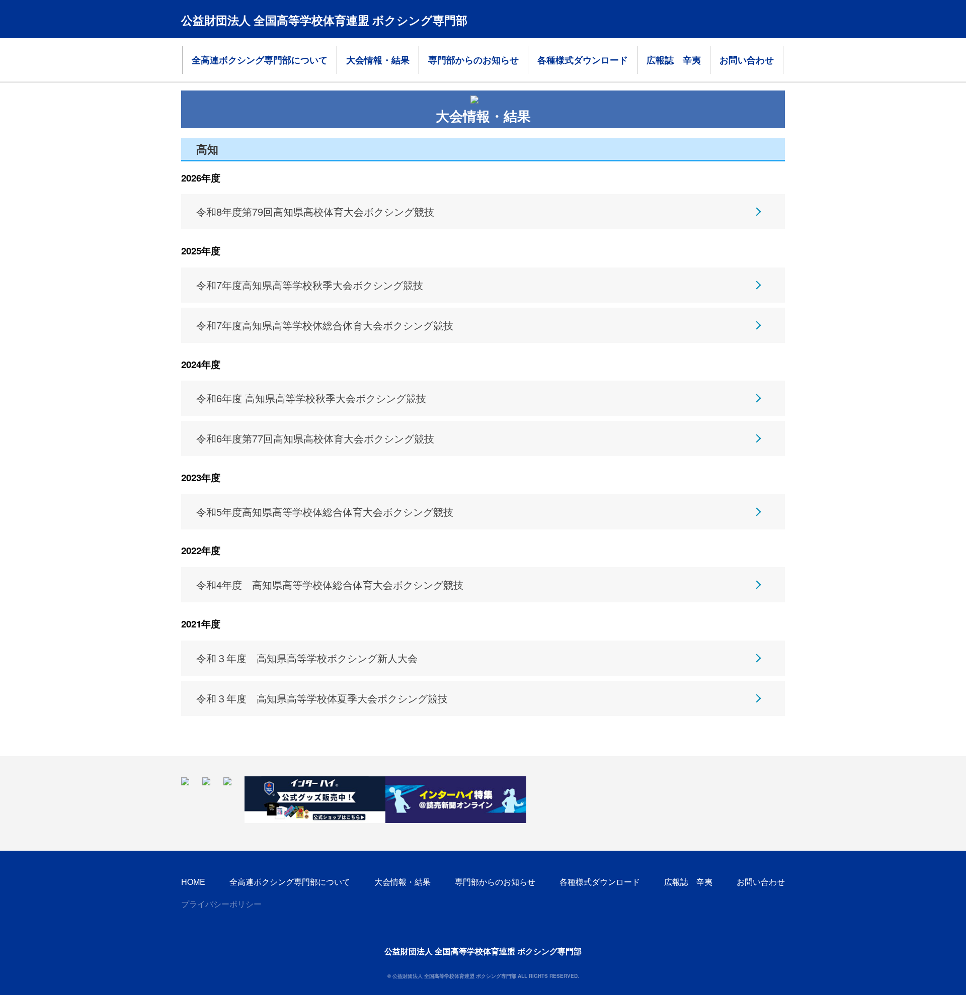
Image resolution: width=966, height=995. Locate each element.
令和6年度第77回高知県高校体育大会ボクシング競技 (315, 438)
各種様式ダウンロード (582, 59)
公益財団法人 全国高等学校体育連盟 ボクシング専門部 (324, 20)
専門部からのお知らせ (473, 59)
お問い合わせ (746, 59)
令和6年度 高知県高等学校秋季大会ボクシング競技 (311, 398)
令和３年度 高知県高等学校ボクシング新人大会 (307, 658)
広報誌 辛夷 (674, 59)
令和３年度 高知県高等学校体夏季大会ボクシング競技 (322, 698)
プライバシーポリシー (221, 904)
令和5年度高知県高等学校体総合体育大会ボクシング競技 (324, 511)
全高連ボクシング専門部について (260, 59)
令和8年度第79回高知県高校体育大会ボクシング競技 (315, 211)
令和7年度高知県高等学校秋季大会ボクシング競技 (309, 285)
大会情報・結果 (378, 59)
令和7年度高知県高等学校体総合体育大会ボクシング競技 (324, 325)
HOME (193, 881)
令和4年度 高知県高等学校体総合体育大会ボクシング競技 (329, 584)
